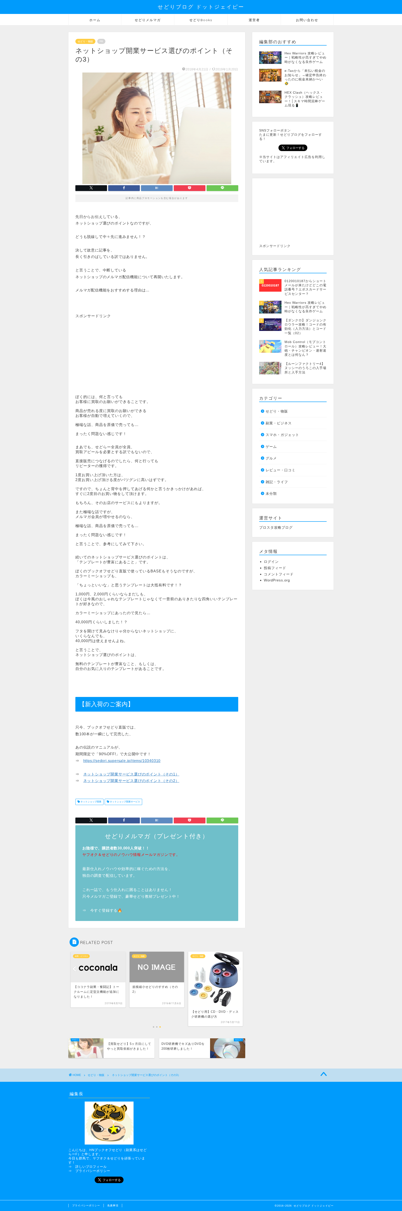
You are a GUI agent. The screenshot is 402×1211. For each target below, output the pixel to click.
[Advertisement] (114, 351)
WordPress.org (277, 580)
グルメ (271, 458)
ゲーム (271, 447)
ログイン (271, 562)
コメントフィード (279, 574)
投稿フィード (275, 568)
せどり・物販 (85, 41)
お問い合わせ (307, 20)
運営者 (254, 20)
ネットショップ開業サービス (124, 802)
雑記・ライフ (277, 482)
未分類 (271, 493)
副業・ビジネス (279, 423)
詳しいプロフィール (91, 1166)
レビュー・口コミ (280, 470)
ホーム (94, 20)
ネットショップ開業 (90, 802)
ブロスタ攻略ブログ (276, 527)
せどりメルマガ (148, 20)
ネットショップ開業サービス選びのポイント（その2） (131, 781)
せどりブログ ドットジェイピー (201, 6)
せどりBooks (200, 20)
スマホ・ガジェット (282, 435)
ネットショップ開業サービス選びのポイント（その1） (131, 774)
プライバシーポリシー (92, 1171)
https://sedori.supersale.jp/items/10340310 (122, 761)
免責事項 (112, 1205)
